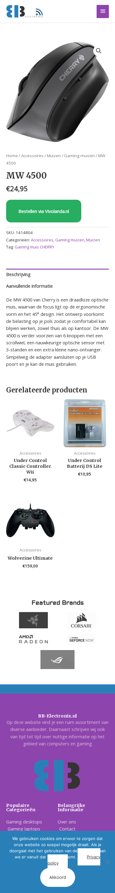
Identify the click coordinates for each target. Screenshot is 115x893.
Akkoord (57, 877)
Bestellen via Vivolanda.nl (43, 211)
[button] (98, 50)
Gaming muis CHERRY (34, 247)
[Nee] (107, 862)
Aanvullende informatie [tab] (29, 286)
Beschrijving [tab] (18, 274)
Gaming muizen (79, 155)
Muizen (54, 155)
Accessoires (32, 155)
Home (12, 155)
